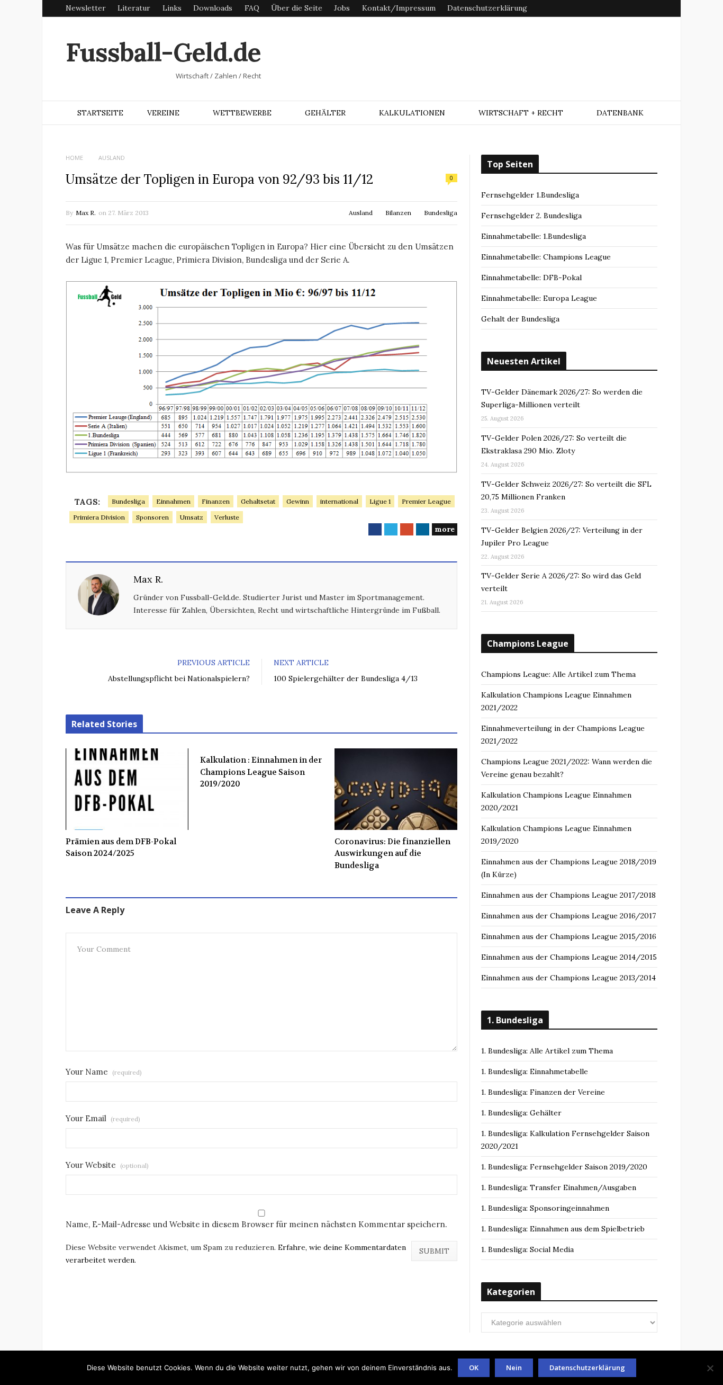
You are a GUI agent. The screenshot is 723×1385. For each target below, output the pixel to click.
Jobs (342, 8)
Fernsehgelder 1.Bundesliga (530, 195)
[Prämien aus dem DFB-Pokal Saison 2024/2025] (127, 789)
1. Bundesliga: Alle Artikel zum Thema (547, 1051)
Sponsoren (152, 517)
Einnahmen (173, 501)
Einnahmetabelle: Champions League (546, 257)
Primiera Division (99, 517)
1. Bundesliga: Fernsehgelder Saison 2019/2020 (564, 1167)
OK (473, 1367)
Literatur (134, 8)
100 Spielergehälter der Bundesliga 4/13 (346, 678)
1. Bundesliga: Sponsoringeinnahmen (545, 1208)
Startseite (100, 113)
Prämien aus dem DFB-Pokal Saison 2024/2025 (121, 847)
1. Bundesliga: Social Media (527, 1249)
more (445, 529)
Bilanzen (398, 213)
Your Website (107, 1165)
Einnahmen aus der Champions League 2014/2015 (569, 957)
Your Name (104, 1072)
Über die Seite (296, 8)
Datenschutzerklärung (487, 8)
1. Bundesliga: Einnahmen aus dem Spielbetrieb (563, 1229)
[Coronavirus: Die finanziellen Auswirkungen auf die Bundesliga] (396, 789)
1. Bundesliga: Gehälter (521, 1113)
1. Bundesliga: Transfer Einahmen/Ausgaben (558, 1187)
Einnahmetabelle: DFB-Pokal (531, 277)
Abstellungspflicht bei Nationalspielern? (179, 678)
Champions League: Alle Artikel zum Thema (558, 674)
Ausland (361, 213)
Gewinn (297, 501)
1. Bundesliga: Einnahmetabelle (534, 1071)
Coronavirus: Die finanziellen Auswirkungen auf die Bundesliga (392, 853)
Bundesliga (440, 213)
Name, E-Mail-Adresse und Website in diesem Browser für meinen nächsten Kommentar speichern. (256, 1224)
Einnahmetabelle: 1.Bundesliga (533, 236)
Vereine (163, 113)
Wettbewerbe (242, 113)
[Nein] (709, 1368)
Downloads (212, 8)
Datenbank (620, 113)
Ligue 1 (380, 501)
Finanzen (216, 501)
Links (172, 8)
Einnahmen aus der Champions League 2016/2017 (568, 916)
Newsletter (86, 8)
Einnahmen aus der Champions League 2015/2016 (568, 936)
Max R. (86, 213)
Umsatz (191, 517)
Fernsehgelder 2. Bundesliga (531, 215)
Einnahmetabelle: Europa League (539, 298)
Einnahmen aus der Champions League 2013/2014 (568, 977)
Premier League (426, 501)
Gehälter (325, 113)
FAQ (252, 8)
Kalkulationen (412, 113)
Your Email (103, 1118)
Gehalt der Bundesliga (520, 319)
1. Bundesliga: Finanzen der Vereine (543, 1092)
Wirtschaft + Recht (520, 113)
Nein (514, 1367)
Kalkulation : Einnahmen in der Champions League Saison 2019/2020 (261, 772)
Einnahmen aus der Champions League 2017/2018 (568, 895)
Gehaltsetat (258, 501)
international (339, 501)
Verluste (226, 517)
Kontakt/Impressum (399, 8)
